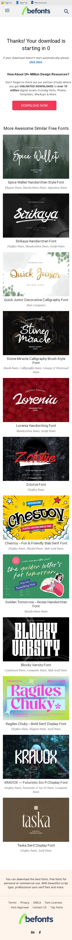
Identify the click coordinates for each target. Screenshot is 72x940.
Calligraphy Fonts (30, 368)
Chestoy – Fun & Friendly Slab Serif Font (36, 543)
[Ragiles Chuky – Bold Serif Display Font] (36, 698)
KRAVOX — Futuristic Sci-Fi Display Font (36, 782)
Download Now (34, 105)
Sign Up (21, 2)
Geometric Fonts (36, 670)
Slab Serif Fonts (54, 548)
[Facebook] (40, 932)
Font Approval (20, 907)
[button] (66, 12)
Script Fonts (57, 246)
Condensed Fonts (15, 670)
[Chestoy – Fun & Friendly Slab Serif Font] (36, 518)
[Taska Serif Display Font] (36, 820)
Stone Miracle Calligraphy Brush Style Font (36, 361)
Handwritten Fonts (34, 187)
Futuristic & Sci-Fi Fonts (38, 788)
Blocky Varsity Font (36, 665)
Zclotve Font (36, 484)
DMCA (37, 902)
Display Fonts (15, 246)
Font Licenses (53, 902)
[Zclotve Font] (36, 459)
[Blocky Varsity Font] (36, 639)
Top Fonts (56, 907)
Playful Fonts (35, 548)
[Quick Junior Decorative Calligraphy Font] (36, 274)
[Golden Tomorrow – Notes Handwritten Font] (36, 576)
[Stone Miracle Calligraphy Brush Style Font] (36, 333)
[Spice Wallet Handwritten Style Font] (36, 157)
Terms (12, 902)
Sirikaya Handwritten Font (36, 241)
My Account (41, 2)
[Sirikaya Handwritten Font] (36, 215)
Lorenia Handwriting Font (36, 426)
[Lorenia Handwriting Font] (36, 400)
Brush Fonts (11, 368)
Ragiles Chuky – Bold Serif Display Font (36, 724)
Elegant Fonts (13, 187)
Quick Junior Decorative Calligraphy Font (36, 300)
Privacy (24, 902)
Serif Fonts (54, 729)
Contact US (40, 907)
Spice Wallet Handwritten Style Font (36, 182)
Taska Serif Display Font (36, 845)
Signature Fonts (57, 187)
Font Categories (36, 305)
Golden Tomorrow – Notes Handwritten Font (36, 604)
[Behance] (33, 932)
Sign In (6, 2)
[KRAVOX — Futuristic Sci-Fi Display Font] (36, 757)
